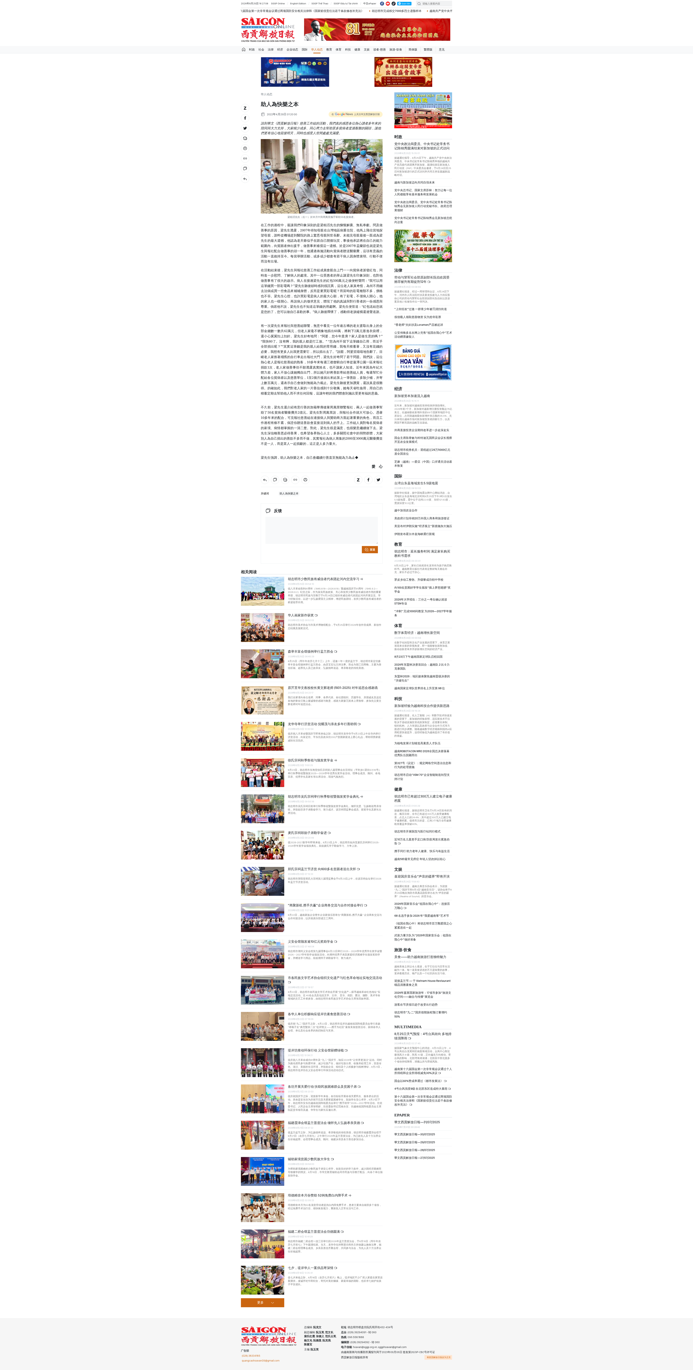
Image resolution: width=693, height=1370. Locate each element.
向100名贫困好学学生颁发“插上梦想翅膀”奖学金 (422, 585)
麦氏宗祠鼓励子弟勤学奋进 (308, 833)
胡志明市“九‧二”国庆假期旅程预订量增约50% (420, 1010)
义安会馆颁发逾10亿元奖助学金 (311, 941)
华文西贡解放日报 (268, 29)
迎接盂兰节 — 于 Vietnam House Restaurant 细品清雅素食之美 (422, 979)
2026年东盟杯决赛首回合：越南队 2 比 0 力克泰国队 (422, 662)
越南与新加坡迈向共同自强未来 (414, 178)
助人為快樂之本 (289, 493)
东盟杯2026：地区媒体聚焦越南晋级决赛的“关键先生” (422, 674)
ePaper (402, 1111)
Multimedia (408, 1023)
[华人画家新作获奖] (262, 627)
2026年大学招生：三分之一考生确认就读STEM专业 (420, 597)
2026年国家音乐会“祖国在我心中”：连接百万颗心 (422, 902)
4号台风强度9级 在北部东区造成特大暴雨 (421, 1085)
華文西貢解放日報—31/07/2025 (417, 1118)
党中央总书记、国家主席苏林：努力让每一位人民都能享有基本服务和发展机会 (423, 188)
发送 (372, 549)
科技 (348, 49)
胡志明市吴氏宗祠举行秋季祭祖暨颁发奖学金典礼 (324, 796)
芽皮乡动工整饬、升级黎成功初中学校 (418, 576)
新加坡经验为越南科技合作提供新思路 (422, 702)
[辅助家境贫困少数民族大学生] (262, 1171)
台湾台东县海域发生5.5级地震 (416, 479)
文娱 (367, 49)
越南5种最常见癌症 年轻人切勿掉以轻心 (420, 855)
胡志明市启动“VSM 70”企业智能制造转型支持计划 (422, 773)
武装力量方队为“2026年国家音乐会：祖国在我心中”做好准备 (422, 933)
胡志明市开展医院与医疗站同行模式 (417, 827)
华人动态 (317, 49)
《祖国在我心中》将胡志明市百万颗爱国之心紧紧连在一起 (423, 921)
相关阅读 (249, 572)
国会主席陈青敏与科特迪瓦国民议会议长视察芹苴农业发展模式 (423, 436)
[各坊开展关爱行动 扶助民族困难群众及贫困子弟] (262, 1098)
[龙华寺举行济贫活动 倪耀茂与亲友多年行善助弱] (262, 736)
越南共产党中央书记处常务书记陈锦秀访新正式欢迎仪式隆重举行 (327, 11)
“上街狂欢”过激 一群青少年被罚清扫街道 (420, 305)
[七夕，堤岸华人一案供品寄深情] (262, 1280)
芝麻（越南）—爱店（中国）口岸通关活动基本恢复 (423, 459)
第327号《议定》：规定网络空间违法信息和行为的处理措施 (422, 761)
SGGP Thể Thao (319, 3)
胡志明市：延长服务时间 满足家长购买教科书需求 (422, 550)
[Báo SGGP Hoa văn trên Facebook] (382, 3)
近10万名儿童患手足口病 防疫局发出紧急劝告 (422, 837)
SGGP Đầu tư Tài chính (346, 3)
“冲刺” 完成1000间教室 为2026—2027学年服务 (423, 609)
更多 (260, 1303)
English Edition (298, 3)
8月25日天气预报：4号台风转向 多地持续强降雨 (423, 1032)
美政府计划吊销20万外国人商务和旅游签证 (422, 514)
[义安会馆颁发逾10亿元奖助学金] (262, 953)
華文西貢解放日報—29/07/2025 (414, 1138)
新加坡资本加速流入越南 (412, 392)
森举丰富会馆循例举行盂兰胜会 (311, 651)
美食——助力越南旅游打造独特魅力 (420, 953)
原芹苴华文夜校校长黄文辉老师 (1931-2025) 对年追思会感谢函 (333, 688)
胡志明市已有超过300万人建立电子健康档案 (423, 795)
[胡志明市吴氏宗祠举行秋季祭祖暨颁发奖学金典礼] (262, 808)
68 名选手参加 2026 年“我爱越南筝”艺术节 (421, 912)
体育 (338, 49)
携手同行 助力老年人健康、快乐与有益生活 (422, 847)
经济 (280, 49)
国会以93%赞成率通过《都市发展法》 (419, 1077)
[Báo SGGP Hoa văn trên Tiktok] (393, 3)
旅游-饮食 (395, 49)
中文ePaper (369, 3)
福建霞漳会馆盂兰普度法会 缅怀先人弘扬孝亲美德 (324, 1123)
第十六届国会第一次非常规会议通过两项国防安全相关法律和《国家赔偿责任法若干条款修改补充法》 (423, 1096)
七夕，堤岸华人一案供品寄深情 (311, 1268)
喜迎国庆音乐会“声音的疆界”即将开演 (422, 872)
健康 (357, 49)
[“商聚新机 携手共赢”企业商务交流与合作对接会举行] (262, 917)
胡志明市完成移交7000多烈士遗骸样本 (253, 11)
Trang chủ (243, 49)
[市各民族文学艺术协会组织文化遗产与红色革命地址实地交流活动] (262, 990)
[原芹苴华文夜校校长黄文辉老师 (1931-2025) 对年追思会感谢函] (262, 700)
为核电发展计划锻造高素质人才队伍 (417, 739)
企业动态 (292, 49)
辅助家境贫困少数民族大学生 (309, 1159)
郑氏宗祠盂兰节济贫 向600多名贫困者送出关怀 (322, 869)
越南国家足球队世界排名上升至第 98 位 (419, 684)
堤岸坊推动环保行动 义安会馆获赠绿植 (316, 1050)
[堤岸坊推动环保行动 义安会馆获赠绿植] (262, 1062)
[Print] (245, 148)
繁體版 (428, 49)
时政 (252, 49)
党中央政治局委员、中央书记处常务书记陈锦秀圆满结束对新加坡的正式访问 (422, 142)
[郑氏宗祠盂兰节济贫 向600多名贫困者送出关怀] (262, 881)
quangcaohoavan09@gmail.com (261, 1360)
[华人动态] (245, 179)
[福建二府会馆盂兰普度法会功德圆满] (262, 1243)
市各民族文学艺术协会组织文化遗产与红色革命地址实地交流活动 (335, 978)
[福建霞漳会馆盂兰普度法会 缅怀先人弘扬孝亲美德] (262, 1135)
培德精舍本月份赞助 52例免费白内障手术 (318, 1195)
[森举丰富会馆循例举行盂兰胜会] (262, 663)
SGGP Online (278, 3)
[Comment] (245, 169)
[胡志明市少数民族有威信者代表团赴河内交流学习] (262, 591)
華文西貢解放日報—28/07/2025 (414, 1146)
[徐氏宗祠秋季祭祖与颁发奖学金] (262, 772)
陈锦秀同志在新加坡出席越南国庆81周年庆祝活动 (409, 11)
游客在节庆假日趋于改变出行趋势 (416, 1000)
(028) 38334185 (251, 1355)
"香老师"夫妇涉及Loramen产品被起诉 (418, 321)
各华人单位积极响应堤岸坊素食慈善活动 (317, 1014)
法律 (271, 49)
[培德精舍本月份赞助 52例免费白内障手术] (262, 1207)
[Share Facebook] (245, 118)
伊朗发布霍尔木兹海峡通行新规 (414, 530)
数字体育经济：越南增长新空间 (417, 629)
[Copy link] (245, 158)
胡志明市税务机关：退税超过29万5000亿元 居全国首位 (422, 447)
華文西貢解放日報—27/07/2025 (414, 1154)
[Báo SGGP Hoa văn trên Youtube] (388, 3)
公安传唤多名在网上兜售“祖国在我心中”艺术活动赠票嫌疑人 (423, 330)
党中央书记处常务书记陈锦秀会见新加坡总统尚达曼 (423, 216)
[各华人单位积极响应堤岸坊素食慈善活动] (262, 1026)
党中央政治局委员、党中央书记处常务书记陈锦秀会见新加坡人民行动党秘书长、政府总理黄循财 (423, 202)
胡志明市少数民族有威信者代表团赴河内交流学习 (324, 579)
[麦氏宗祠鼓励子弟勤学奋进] (262, 845)
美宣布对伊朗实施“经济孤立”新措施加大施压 (423, 522)
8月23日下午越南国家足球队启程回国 (418, 653)
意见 (442, 49)
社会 (261, 49)
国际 (305, 49)
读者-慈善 (379, 49)
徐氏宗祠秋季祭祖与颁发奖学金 (311, 760)
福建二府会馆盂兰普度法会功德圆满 (314, 1231)
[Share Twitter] (245, 128)
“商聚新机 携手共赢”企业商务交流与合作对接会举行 (326, 905)
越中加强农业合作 (405, 506)
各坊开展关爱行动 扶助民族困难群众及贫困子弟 (323, 1086)
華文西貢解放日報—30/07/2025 (414, 1130)
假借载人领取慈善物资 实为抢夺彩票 (417, 313)
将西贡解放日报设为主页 (439, 1357)
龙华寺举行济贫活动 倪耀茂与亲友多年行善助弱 (323, 724)
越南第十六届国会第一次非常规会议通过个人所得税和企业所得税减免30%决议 (423, 1067)
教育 (329, 49)
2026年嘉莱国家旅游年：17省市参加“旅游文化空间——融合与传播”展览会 (422, 990)
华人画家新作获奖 (301, 615)
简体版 (413, 49)
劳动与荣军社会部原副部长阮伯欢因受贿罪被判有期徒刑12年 (422, 276)
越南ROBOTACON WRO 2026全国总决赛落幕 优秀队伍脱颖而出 (421, 749)
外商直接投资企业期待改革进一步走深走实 (421, 426)
